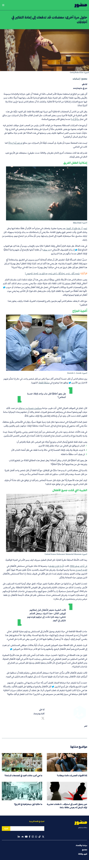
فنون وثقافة (82, 854)
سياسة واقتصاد (81, 845)
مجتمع (84, 78)
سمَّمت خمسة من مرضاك (29, 408)
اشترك (6, 828)
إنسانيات (76, 78)
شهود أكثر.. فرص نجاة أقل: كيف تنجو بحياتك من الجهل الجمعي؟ (52, 273)
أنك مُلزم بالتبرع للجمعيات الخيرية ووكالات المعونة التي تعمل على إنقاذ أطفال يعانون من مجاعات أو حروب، (45, 285)
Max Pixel (77, 222)
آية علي (41, 709)
